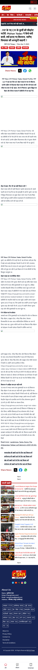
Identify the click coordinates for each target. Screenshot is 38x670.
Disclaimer (6, 640)
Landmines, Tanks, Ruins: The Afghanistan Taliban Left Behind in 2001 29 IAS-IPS (19, 445)
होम (3, 15)
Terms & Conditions (9, 643)
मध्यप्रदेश (28, 15)
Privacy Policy (7, 634)
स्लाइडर (12, 48)
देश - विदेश (10, 15)
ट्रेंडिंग (18, 48)
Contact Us (6, 637)
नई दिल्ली (19, 15)
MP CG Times (31, 650)
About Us (6, 631)
